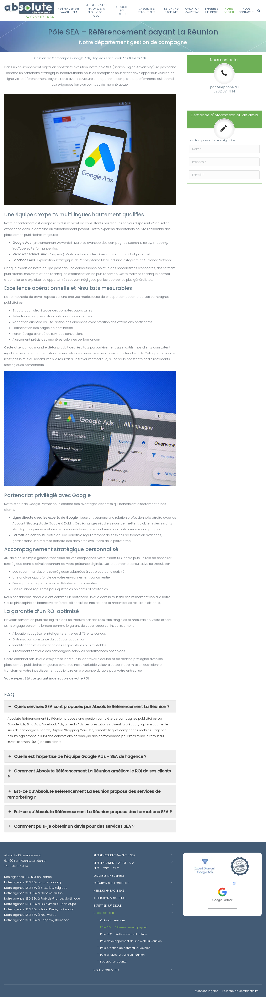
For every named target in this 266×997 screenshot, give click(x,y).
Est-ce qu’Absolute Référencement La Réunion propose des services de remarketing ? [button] (84, 794)
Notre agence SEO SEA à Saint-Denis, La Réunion (39, 909)
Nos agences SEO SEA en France (28, 877)
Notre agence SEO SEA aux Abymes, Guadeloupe (40, 904)
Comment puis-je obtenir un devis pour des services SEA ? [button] (74, 826)
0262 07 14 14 (42, 17)
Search (259, 11)
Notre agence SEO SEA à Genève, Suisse (33, 893)
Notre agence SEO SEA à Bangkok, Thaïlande (36, 920)
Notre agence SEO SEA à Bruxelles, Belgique (35, 888)
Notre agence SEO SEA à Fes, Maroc (30, 915)
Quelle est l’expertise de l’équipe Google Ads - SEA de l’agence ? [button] (81, 756)
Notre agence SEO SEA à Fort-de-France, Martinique (42, 898)
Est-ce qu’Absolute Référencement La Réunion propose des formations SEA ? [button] (93, 812)
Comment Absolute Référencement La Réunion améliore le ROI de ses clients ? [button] (89, 774)
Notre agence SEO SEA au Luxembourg (32, 882)
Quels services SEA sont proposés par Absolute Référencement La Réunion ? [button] (92, 706)
